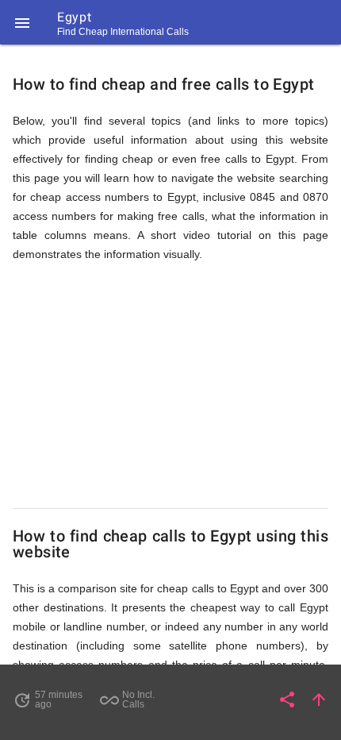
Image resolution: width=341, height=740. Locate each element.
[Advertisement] (170, 385)
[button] (22, 22)
